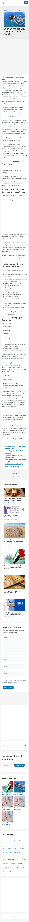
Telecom (5, 863)
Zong (14, 871)
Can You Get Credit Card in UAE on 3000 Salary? (13, 592)
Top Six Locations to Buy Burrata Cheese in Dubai (13, 499)
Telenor (13, 863)
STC (18, 859)
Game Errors (22, 845)
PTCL (23, 856)
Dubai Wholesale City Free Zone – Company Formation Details (14, 567)
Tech (23, 859)
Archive (10, 841)
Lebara (22, 848)
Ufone (20, 863)
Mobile (5, 852)
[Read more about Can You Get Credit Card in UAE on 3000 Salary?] (14, 582)
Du (15, 841)
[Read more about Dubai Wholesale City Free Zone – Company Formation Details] (14, 556)
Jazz (16, 848)
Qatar (4, 859)
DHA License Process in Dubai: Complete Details (12, 613)
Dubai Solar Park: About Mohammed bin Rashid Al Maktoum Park (13, 541)
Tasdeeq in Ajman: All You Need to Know (13, 516)
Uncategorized (7, 867)
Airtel (4, 841)
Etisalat (5, 845)
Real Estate (11, 859)
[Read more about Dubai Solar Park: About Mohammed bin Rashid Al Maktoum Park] (14, 530)
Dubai (5, 77)
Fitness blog (13, 845)
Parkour (17, 856)
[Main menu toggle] (26, 3)
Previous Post (14, 473)
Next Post (14, 476)
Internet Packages (7, 848)
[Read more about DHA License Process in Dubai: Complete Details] (14, 604)
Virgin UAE (16, 867)
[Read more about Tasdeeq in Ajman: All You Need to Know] (14, 509)
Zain (10, 871)
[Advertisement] (14, 59)
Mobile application (15, 852)
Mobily (4, 856)
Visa (3, 77)
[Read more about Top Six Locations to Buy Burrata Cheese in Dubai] (14, 492)
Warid (4, 871)
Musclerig (11, 856)
